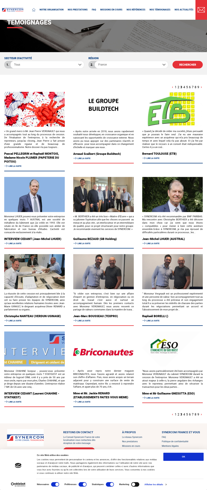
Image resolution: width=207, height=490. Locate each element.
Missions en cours (131, 445)
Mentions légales (170, 445)
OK (183, 456)
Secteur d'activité (18, 58)
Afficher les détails (153, 484)
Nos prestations (130, 441)
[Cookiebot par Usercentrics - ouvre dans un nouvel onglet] (18, 484)
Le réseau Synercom (132, 437)
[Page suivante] (201, 87)
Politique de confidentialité (175, 441)
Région (93, 58)
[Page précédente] (172, 87)
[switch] (83, 484)
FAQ (164, 437)
